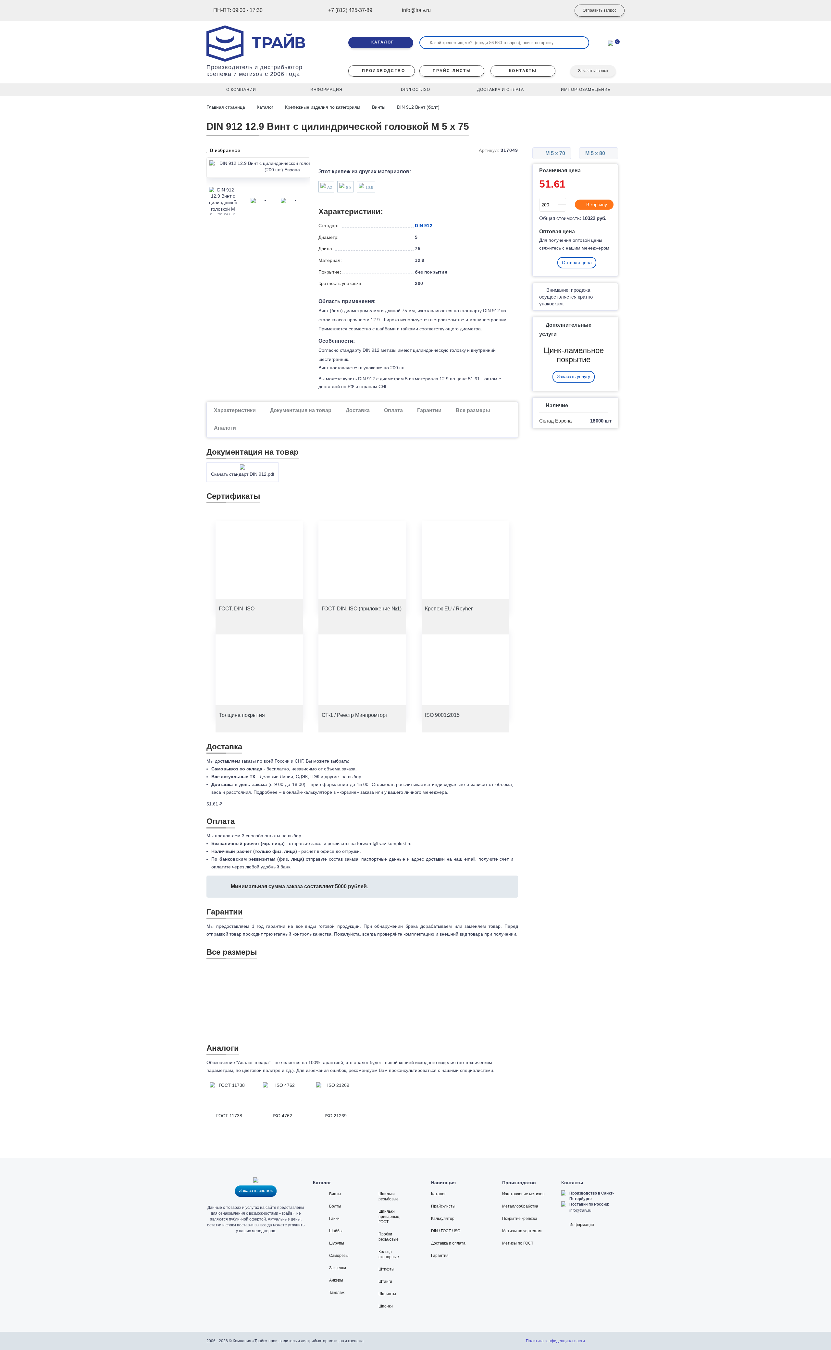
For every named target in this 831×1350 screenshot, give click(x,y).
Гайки (334, 1218)
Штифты (386, 1269)
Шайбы (335, 1231)
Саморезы (339, 1255)
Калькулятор (442, 1218)
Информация (581, 1224)
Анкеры (336, 1280)
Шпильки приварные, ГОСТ (389, 1216)
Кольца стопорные (388, 1254)
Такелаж (336, 1292)
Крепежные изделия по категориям (322, 107)
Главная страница (226, 107)
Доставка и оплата (448, 1243)
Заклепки (337, 1268)
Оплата (393, 410)
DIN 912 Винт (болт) (418, 107)
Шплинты (387, 1294)
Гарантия (440, 1255)
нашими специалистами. (467, 1070)
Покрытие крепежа (519, 1218)
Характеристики (235, 410)
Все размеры (473, 410)
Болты (335, 1206)
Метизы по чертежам (521, 1231)
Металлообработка (520, 1206)
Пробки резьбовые (388, 1237)
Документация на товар (300, 410)
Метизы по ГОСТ (517, 1243)
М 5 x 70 (554, 153)
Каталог (265, 107)
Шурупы (336, 1243)
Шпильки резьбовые (388, 1196)
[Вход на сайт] (556, 10)
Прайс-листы (443, 1206)
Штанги (385, 1281)
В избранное (224, 150)
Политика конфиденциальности (555, 1341)
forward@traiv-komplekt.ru (384, 843)
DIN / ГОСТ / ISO (445, 1231)
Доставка (358, 410)
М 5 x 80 (595, 153)
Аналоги (225, 428)
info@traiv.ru (580, 1210)
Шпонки (385, 1306)
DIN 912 (423, 225)
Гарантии (429, 410)
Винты (378, 107)
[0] (610, 42)
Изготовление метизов (523, 1194)
